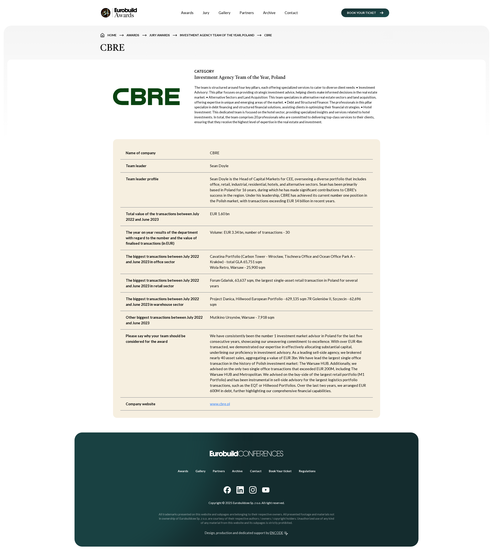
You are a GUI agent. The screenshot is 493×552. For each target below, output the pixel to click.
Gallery (225, 12)
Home (112, 35)
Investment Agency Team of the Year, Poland (217, 35)
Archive (269, 12)
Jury (206, 12)
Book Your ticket (280, 471)
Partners (247, 12)
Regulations (307, 471)
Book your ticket (361, 12)
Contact (291, 12)
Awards (187, 12)
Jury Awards (159, 35)
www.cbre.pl (220, 404)
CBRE (268, 35)
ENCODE (276, 533)
